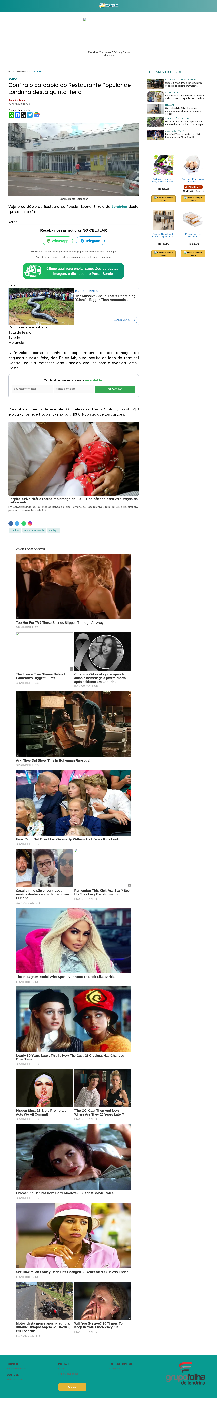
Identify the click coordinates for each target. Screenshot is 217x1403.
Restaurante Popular (34, 530)
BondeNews (23, 71)
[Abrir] (4, 6)
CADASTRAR (115, 389)
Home (11, 71)
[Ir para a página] (108, 6)
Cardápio (53, 530)
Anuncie (72, 1387)
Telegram (92, 241)
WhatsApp (60, 241)
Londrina (36, 71)
